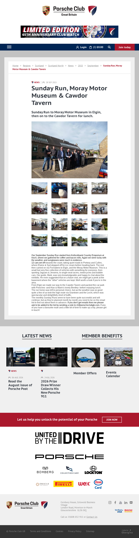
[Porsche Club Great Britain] (69, 10)
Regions (27, 65)
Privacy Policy (74, 531)
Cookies (59, 531)
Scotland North (56, 65)
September (93, 65)
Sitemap (90, 531)
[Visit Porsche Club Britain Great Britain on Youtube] (120, 502)
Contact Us (91, 516)
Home (15, 65)
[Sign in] (80, 47)
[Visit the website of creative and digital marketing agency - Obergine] (127, 531)
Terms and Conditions (40, 531)
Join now (111, 419)
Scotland (39, 65)
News (71, 65)
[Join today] (125, 47)
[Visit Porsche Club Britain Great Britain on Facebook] (115, 502)
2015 (80, 65)
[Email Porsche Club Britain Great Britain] (131, 502)
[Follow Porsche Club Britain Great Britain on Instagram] (109, 502)
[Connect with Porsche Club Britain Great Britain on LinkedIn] (125, 502)
